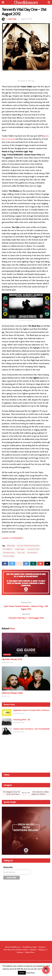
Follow (26, 793)
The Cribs (21, 552)
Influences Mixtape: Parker (12, 693)
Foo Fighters (7, 549)
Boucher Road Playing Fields (28, 546)
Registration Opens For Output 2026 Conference (31, 710)
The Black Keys (9, 552)
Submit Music (29, 952)
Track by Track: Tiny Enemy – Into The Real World (31, 729)
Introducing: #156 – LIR (21, 719)
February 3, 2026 (8, 662)
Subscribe (8, 867)
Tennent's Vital (33, 549)
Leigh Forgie (12, 19)
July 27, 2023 (6, 696)
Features (7, 654)
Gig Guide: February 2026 (12, 659)
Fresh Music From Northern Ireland (16, 950)
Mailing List (42, 950)
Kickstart (33, 950)
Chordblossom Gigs (29, 947)
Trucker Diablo (8, 556)
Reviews (20, 952)
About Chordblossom (12, 947)
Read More (30, 973)
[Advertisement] (26, 753)
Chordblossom (26, 2)
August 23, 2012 (26, 19)
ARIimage (11, 546)
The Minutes (32, 552)
